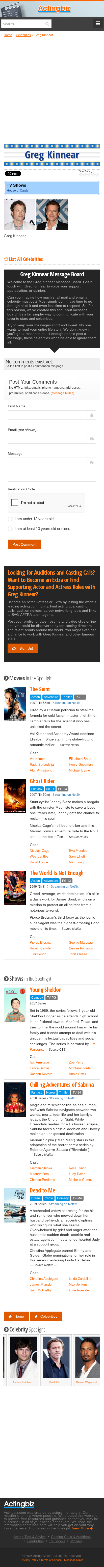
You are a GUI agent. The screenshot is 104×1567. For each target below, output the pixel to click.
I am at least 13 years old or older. (42, 528)
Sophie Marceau (81, 942)
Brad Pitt (50, 1382)
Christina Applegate (44, 1279)
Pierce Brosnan (41, 942)
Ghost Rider (42, 781)
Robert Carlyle (40, 948)
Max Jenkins (78, 1284)
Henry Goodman (81, 764)
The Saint (40, 689)
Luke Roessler (79, 1290)
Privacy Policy (29, 1559)
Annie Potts (77, 1074)
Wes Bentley (39, 856)
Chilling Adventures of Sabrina (62, 1084)
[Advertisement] (52, 90)
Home (19, 1316)
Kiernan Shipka (41, 1168)
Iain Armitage (39, 1062)
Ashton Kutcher (18, 1382)
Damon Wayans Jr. (83, 1382)
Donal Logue (39, 862)
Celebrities (48, 1316)
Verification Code (21, 489)
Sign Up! (25, 648)
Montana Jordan (80, 1068)
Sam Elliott (77, 856)
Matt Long (76, 862)
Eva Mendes (78, 851)
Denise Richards (81, 948)
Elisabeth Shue (80, 759)
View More (81, 1528)
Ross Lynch (77, 1168)
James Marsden (41, 1284)
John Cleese (78, 954)
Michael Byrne (79, 770)
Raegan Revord (41, 1074)
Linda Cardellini (80, 1279)
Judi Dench (38, 954)
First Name (16, 406)
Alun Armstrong (41, 770)
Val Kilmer (37, 759)
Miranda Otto (39, 1174)
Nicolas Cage (39, 851)
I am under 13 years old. (35, 519)
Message (15, 453)
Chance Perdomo (42, 1180)
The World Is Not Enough (57, 873)
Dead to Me (42, 1190)
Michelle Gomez (81, 1180)
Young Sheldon (46, 990)
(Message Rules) (62, 393)
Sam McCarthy (41, 1290)
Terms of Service (51, 1559)
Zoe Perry (76, 1062)
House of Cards (17, 190)
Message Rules (73, 1559)
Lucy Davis (77, 1174)
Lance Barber (39, 1068)
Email (22, 430)
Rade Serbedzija (42, 764)
